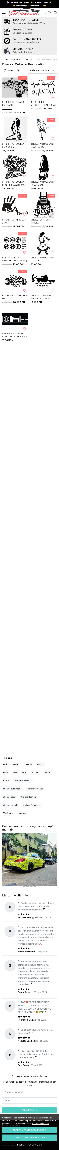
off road (35, 772)
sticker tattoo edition (23, 781)
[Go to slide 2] (24, 886)
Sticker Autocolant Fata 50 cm (42, 183)
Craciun (40, 764)
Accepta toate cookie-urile (29, 1130)
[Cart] (55, 12)
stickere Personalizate (33, 805)
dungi (5, 772)
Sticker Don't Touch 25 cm (14, 221)
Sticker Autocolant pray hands (42, 145)
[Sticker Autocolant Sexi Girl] (44, 243)
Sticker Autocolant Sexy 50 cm (14, 145)
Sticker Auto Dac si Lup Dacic (13, 103)
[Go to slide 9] (34, 886)
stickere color (9, 797)
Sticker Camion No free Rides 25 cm (41, 297)
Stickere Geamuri (28, 797)
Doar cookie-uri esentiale (30, 1137)
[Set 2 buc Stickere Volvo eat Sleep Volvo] (15, 319)
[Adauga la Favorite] (24, 96)
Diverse (29, 59)
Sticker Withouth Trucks (41, 221)
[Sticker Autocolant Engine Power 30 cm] (15, 167)
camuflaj (28, 764)
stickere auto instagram (13, 789)
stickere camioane (35, 789)
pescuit (47, 772)
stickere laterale (10, 805)
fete (15, 772)
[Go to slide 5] (28, 886)
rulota (6, 781)
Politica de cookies (40, 1123)
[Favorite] (49, 12)
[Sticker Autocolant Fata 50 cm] (44, 167)
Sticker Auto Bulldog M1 (15, 297)
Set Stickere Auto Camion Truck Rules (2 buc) (15, 260)
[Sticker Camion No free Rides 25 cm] (44, 281)
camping (16, 764)
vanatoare (22, 813)
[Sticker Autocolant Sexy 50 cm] (15, 129)
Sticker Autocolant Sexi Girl (42, 259)
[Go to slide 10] (35, 886)
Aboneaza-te (29, 1110)
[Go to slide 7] (31, 886)
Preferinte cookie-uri (29, 1145)
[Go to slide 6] (30, 886)
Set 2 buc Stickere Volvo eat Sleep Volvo (15, 335)
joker (24, 772)
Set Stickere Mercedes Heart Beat (43, 103)
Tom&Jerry (8, 813)
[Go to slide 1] (23, 886)
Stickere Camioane (11, 59)
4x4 (5, 764)
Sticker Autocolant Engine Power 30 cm (14, 183)
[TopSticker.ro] (24, 12)
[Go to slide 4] (27, 886)
